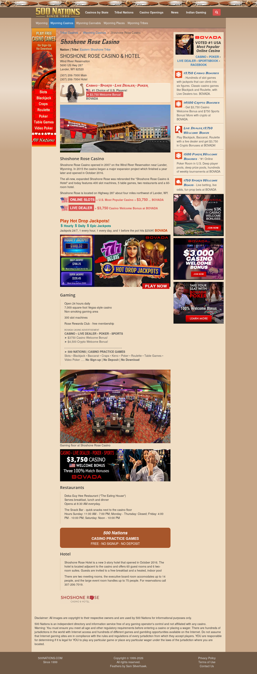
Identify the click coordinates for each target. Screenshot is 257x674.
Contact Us (207, 666)
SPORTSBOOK (208, 61)
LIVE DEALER (186, 61)
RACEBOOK (199, 65)
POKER (214, 57)
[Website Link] (115, 599)
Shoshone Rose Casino (126, 33)
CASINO (201, 57)
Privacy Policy (207, 658)
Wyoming (42, 23)
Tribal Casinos (69, 33)
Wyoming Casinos (61, 23)
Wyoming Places (114, 23)
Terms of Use (206, 662)
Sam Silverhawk (136, 666)
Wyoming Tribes (137, 23)
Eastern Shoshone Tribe (95, 49)
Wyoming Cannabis (88, 23)
